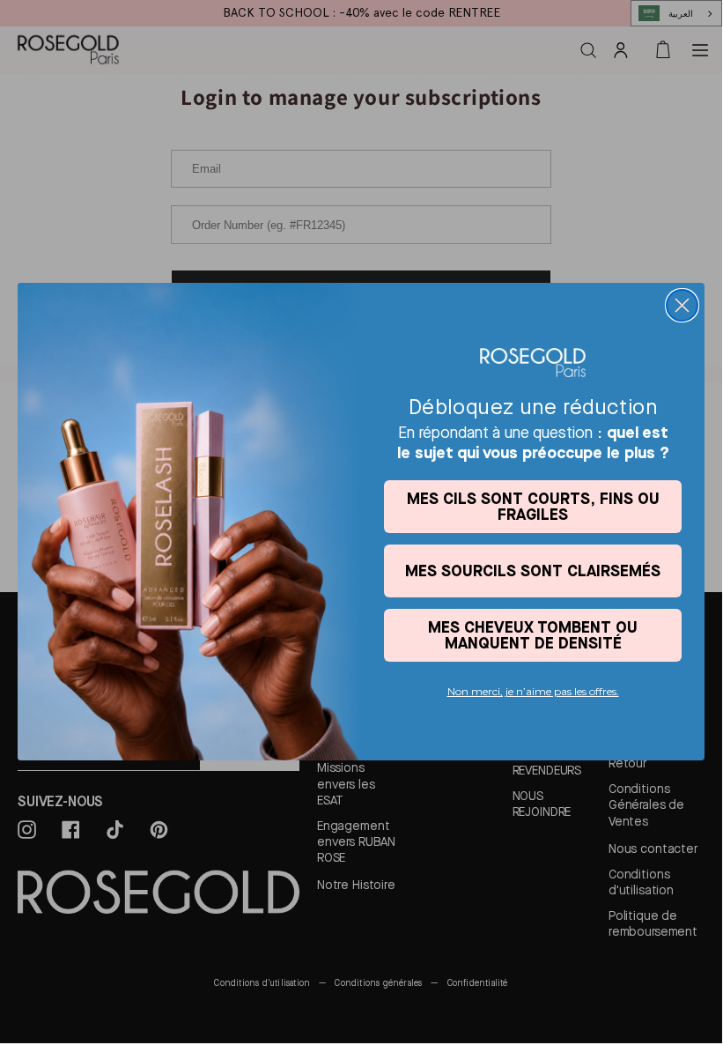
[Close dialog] (682, 305)
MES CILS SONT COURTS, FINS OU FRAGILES (533, 506)
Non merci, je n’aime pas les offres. (533, 691)
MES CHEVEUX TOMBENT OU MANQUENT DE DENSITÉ (533, 635)
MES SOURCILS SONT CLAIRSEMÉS (532, 570)
